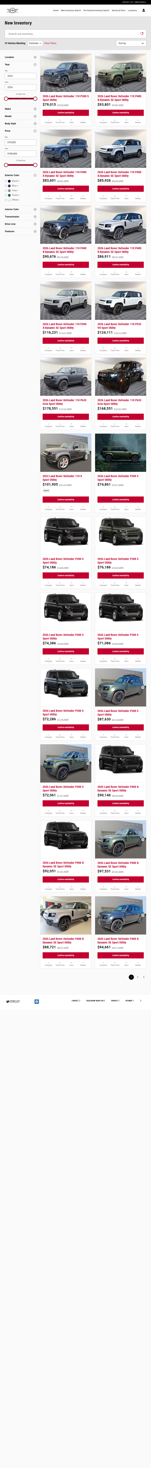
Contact (75, 1001)
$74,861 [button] (110, 484)
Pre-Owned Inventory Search (96, 10)
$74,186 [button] (56, 567)
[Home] (12, 10)
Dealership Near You (95, 1001)
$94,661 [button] (110, 947)
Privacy (114, 1001)
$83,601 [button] (56, 180)
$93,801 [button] (110, 104)
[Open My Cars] (142, 10)
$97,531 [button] (110, 871)
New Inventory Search (71, 10)
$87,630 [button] (110, 719)
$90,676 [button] (56, 256)
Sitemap (128, 1001)
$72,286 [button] (56, 719)
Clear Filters (50, 43)
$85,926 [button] (110, 180)
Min (6, 71)
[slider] (6, 99)
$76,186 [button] (110, 567)
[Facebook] (37, 1001)
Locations (132, 10)
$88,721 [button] (56, 947)
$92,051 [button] (56, 871)
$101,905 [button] (57, 484)
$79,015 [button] (56, 104)
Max (6, 82)
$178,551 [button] (57, 408)
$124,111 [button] (112, 332)
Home (56, 10)
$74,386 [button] (56, 643)
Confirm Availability (66, 112)
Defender (33, 43)
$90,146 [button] (110, 795)
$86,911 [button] (110, 256)
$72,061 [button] (56, 795)
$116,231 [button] (57, 332)
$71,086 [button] (110, 643)
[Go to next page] (143, 977)
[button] (66, 490)
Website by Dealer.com (13, 1001)
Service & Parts (118, 10)
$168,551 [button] (112, 408)
